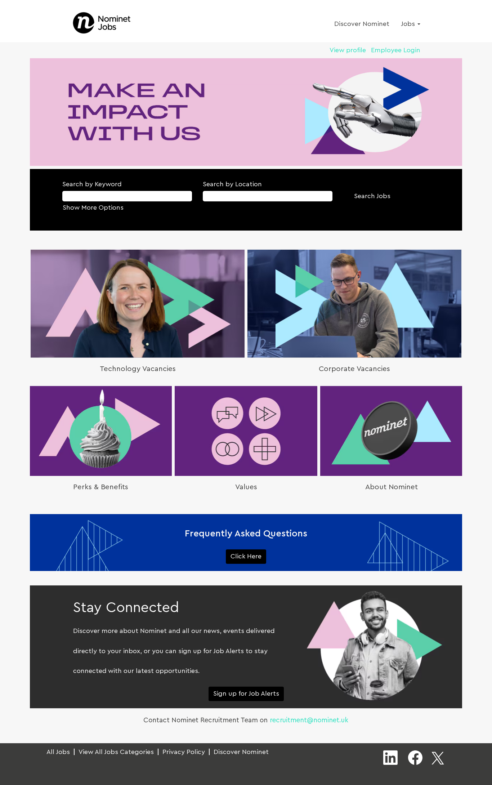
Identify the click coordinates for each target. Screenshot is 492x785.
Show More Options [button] (93, 207)
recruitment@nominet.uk (309, 720)
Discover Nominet (361, 24)
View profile (348, 50)
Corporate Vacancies (354, 369)
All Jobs (58, 752)
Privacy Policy (183, 752)
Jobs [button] (409, 24)
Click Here (246, 556)
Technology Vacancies (138, 369)
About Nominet (391, 487)
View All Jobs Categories (116, 752)
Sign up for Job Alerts (246, 693)
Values (246, 487)
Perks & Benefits (100, 487)
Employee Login (395, 50)
